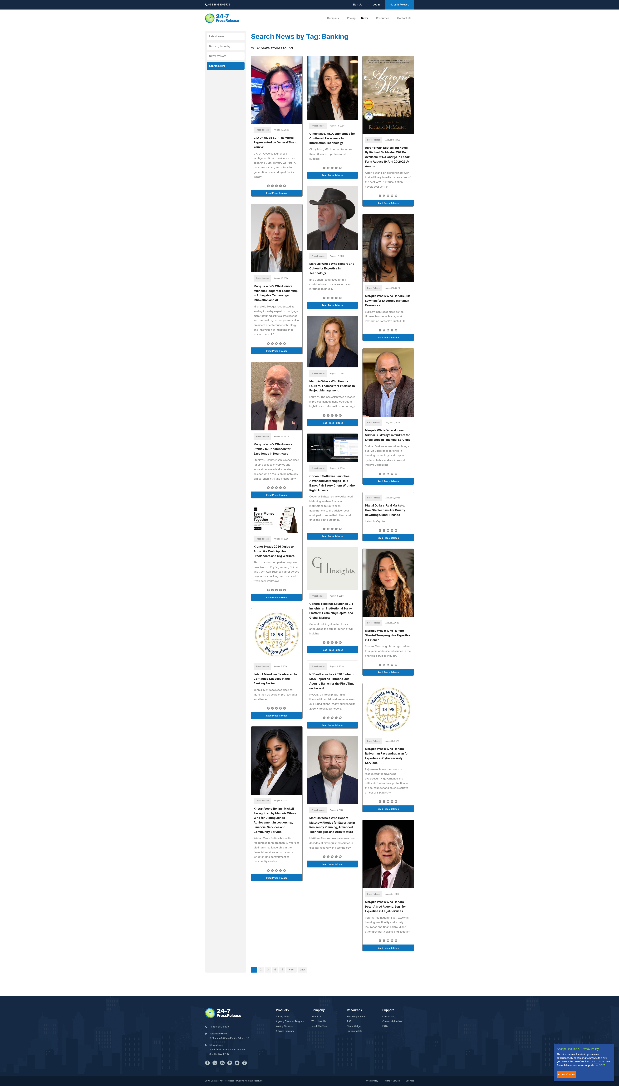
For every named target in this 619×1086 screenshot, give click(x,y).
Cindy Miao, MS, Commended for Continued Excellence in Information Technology (332, 138)
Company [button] (333, 18)
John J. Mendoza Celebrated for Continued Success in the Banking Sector (276, 679)
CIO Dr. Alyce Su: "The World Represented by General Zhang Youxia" (275, 142)
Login (376, 4)
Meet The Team (319, 1026)
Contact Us (404, 18)
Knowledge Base (356, 1017)
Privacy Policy (371, 1081)
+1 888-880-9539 (218, 4)
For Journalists (354, 1031)
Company (318, 1010)
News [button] (365, 18)
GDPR (602, 1065)
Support (388, 1010)
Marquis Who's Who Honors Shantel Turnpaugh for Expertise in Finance (387, 635)
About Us (316, 1017)
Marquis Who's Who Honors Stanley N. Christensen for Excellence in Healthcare (273, 449)
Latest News (216, 36)
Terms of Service (392, 1081)
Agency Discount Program (290, 1021)
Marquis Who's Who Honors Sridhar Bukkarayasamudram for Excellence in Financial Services (387, 435)
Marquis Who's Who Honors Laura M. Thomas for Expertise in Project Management (332, 386)
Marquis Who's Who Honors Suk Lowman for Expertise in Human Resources (387, 301)
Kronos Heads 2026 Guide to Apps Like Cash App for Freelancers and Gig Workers (274, 551)
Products (282, 1010)
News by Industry (220, 46)
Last (302, 969)
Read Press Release (276, 193)
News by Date (217, 56)
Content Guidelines (392, 1021)
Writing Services (284, 1026)
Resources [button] (383, 18)
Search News (217, 66)
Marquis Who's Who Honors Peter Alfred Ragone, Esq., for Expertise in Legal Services (385, 907)
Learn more (597, 1061)
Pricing (351, 18)
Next (291, 969)
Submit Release (399, 4)
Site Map (410, 1081)
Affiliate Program (285, 1031)
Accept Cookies (566, 1074)
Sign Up (357, 4)
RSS (349, 1021)
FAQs (385, 1026)
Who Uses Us (318, 1021)
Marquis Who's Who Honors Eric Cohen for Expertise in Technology (331, 269)
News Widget (354, 1026)
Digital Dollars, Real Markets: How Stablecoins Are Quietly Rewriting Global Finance (385, 510)
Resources (354, 1010)
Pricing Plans (283, 1017)
